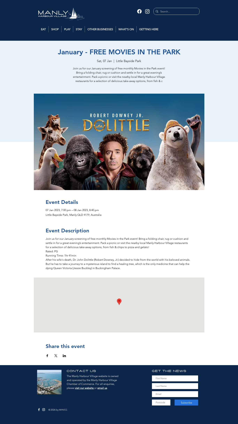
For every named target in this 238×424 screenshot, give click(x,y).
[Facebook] (139, 11)
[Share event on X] (55, 355)
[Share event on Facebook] (47, 355)
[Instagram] (147, 11)
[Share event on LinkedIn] (64, 355)
